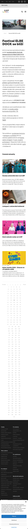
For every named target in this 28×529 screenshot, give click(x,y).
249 (9, 410)
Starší (24, 284)
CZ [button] (2, 2)
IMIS (10, 2)
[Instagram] (22, 2)
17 (8, 291)
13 (11, 289)
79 (14, 317)
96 (20, 324)
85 (17, 320)
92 (7, 324)
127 (16, 342)
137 (9, 348)
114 (12, 335)
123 (15, 339)
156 (19, 357)
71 (20, 313)
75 (17, 315)
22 (8, 293)
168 (19, 364)
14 (14, 289)
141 (9, 350)
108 (19, 331)
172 (19, 366)
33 (11, 298)
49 (14, 304)
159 (15, 359)
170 (12, 366)
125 (9, 342)
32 (8, 298)
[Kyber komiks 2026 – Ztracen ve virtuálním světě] (14, 258)
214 (12, 390)
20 (17, 291)
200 (19, 381)
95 (17, 324)
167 (16, 364)
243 (16, 405)
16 (19, 289)
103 (15, 328)
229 (9, 399)
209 (9, 388)
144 (19, 350)
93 (10, 324)
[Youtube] (25, 2)
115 (15, 335)
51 (20, 304)
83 (11, 320)
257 (8, 414)
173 (9, 368)
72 (8, 315)
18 (11, 291)
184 (19, 372)
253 (9, 412)
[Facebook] (19, 2)
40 (17, 300)
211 (16, 388)
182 (12, 372)
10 (16, 287)
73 (11, 315)
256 (19, 412)
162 (12, 361)
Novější (4, 284)
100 (19, 326)
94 (14, 324)
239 (16, 403)
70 (17, 313)
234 (12, 401)
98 (12, 326)
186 (12, 375)
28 (11, 295)
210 (12, 388)
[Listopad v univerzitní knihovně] (14, 196)
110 (12, 333)
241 (8, 405)
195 (16, 379)
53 (11, 306)
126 (12, 342)
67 (8, 313)
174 (12, 368)
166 (12, 364)
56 (20, 306)
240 (19, 403)
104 (19, 328)
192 (19, 377)
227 (16, 397)
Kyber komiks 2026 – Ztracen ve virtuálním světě (13, 268)
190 (12, 377)
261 (14, 416)
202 (12, 383)
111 (15, 333)
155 (16, 357)
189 (9, 377)
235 (16, 401)
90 (17, 322)
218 (12, 392)
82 (8, 320)
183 (15, 372)
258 (12, 414)
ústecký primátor (13, 96)
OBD (7, 2)
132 (19, 344)
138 (12, 348)
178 (12, 370)
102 (12, 328)
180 (19, 370)
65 (17, 311)
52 (8, 306)
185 (9, 375)
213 (9, 390)
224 (19, 394)
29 (14, 295)
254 (12, 412)
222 (12, 394)
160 (19, 359)
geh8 (24, 144)
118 (12, 337)
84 (14, 320)
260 (19, 414)
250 (12, 410)
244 (19, 405)
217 (9, 392)
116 (19, 335)
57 (8, 309)
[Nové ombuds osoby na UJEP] (14, 227)
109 (9, 333)
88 (11, 322)
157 (9, 359)
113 (9, 335)
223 (16, 394)
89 (14, 322)
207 (16, 386)
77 (8, 317)
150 (12, 355)
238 (12, 403)
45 (17, 302)
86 (20, 320)
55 (17, 306)
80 (17, 317)
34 (14, 298)
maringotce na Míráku (9, 135)
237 (8, 403)
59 (14, 309)
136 (19, 346)
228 (19, 397)
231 (16, 399)
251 (16, 410)
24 (14, 293)
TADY (4, 129)
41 (20, 300)
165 (9, 364)
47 (8, 304)
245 (8, 408)
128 (19, 342)
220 (19, 392)
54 (14, 306)
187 (16, 375)
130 (12, 344)
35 (17, 298)
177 (9, 370)
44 (14, 302)
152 (19, 355)
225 (9, 397)
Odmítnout (14, 520)
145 (9, 353)
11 (19, 287)
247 (16, 408)
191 (16, 377)
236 (19, 401)
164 (19, 361)
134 (12, 346)
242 (12, 405)
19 (14, 291)
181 (9, 372)
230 (12, 399)
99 (15, 326)
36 (20, 298)
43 (10, 302)
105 (9, 331)
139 (15, 348)
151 (16, 355)
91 (20, 322)
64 (14, 311)
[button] (26, 502)
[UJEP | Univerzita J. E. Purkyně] (5, 11)
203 (16, 383)
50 (17, 304)
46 (20, 302)
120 (19, 337)
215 (16, 390)
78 (11, 317)
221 (8, 394)
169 (9, 366)
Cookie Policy (14, 527)
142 (12, 350)
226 (12, 397)
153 (9, 357)
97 (9, 326)
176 (19, 368)
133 (9, 346)
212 (19, 388)
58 (11, 309)
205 (8, 386)
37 (8, 300)
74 (14, 315)
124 (19, 339)
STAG (13, 2)
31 (20, 295)
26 (20, 293)
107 (16, 331)
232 (19, 399)
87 (8, 322)
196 (19, 379)
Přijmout (14, 516)
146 (12, 353)
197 (9, 381)
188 (19, 375)
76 (20, 315)
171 (16, 366)
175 (16, 368)
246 (12, 408)
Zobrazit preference (14, 524)
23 (11, 293)
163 (15, 361)
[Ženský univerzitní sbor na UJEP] (14, 166)
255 (16, 412)
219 (15, 392)
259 (16, 414)
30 (17, 295)
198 (12, 381)
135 (16, 346)
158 (12, 359)
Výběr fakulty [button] (4, 5)
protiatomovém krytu (18, 133)
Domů (5, 33)
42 (7, 302)
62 (7, 311)
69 (14, 313)
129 (9, 344)
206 (12, 386)
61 (20, 309)
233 (9, 401)
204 (19, 383)
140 (19, 348)
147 (16, 353)
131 (16, 344)
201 (8, 383)
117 (9, 337)
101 (9, 328)
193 (9, 379)
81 (20, 317)
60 (17, 309)
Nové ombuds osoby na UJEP (12, 237)
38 (11, 300)
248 (19, 408)
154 (12, 357)
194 (12, 379)
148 (19, 353)
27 (8, 295)
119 (15, 337)
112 (19, 333)
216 (19, 390)
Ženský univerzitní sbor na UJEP (13, 176)
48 (11, 304)
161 (9, 361)
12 (8, 289)
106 (12, 331)
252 (19, 410)
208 (19, 386)
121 (9, 339)
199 (16, 381)
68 (11, 313)
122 (12, 339)
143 (15, 350)
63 (10, 311)
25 (17, 293)
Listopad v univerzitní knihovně (13, 206)
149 (9, 355)
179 (16, 370)
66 (20, 311)
